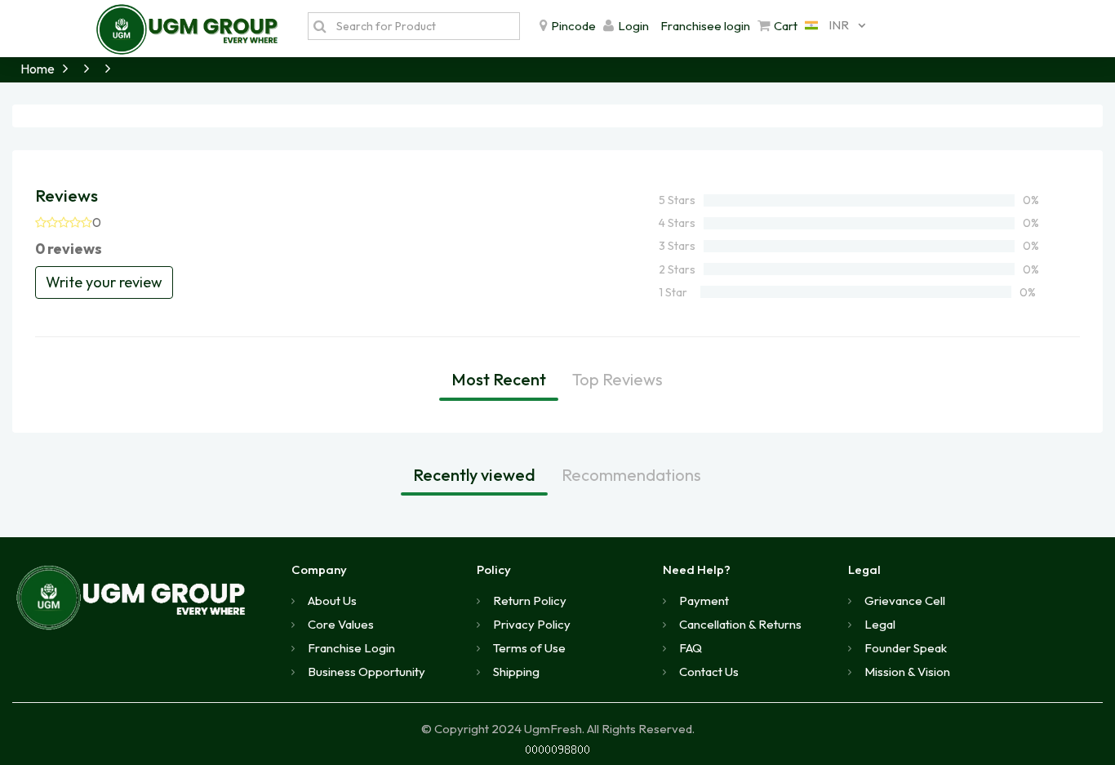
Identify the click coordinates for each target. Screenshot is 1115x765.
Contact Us (709, 671)
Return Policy (529, 600)
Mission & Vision (907, 671)
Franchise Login (351, 648)
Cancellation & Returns (740, 624)
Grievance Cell (904, 600)
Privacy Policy (532, 624)
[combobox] (831, 25)
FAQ (690, 648)
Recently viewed (474, 475)
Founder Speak (905, 648)
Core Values (341, 624)
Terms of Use (529, 648)
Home (37, 68)
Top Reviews (617, 379)
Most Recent (498, 379)
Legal (879, 624)
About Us (332, 600)
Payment (704, 600)
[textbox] (424, 26)
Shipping (516, 671)
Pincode (573, 25)
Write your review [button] (104, 282)
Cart (785, 25)
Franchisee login (705, 25)
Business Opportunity (366, 671)
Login (633, 25)
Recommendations (631, 475)
